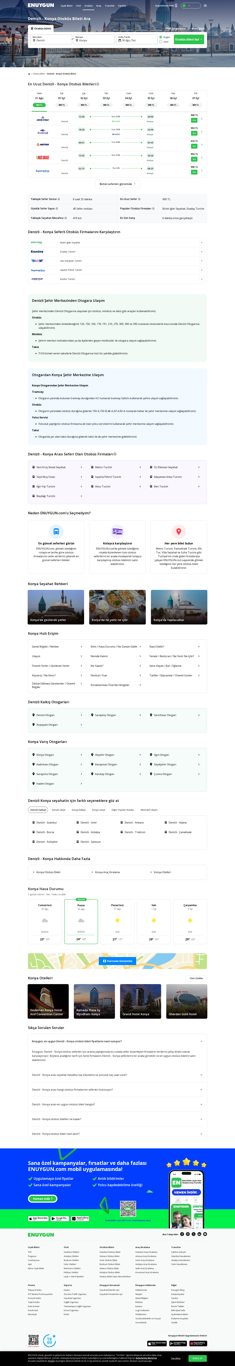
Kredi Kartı (33, 1310)
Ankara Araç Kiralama (145, 1256)
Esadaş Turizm (67, 251)
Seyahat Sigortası (72, 1298)
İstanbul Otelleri (71, 1252)
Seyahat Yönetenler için (111, 1294)
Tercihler (176, 1358)
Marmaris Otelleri (72, 1268)
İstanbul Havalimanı (181, 1256)
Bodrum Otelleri (71, 1260)
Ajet (30, 1264)
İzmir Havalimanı (179, 1264)
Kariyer (138, 1306)
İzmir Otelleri (70, 1264)
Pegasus (32, 1256)
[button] (117, 961)
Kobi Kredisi (33, 1306)
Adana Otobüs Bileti (109, 1268)
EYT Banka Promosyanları (40, 1294)
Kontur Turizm (67, 279)
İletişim (138, 1294)
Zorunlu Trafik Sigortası (75, 1294)
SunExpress (34, 1260)
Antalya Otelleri (71, 1256)
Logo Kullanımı (142, 1310)
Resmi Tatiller (177, 1306)
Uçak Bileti (33, 1247)
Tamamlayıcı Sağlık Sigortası (77, 1306)
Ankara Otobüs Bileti (109, 1256)
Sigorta (68, 1285)
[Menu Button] (191, 5)
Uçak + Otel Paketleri (74, 1276)
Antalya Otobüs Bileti (110, 1272)
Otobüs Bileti (39, 74)
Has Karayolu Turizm (71, 260)
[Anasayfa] (29, 74)
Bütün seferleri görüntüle (116, 184)
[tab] (41, 28)
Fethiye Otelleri (71, 1272)
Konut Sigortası (71, 1310)
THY (30, 1252)
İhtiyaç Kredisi (35, 1290)
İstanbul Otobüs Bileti (110, 1252)
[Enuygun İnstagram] (188, 1234)
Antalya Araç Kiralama (146, 1264)
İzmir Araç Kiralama (144, 1260)
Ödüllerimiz (140, 1314)
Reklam (139, 1302)
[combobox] (53, 40)
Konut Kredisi (34, 1298)
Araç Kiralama (142, 1247)
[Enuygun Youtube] (205, 1234)
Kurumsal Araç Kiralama (147, 1272)
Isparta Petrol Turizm (71, 269)
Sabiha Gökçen (178, 1252)
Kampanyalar (177, 1294)
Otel (66, 1247)
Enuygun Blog (177, 1290)
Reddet (51, 1361)
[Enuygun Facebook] (182, 1234)
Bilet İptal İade (178, 1310)
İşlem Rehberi (177, 1302)
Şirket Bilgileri (141, 1298)
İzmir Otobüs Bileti (108, 1260)
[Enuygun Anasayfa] (41, 5)
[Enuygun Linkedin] (199, 1234)
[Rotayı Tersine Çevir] (73, 39)
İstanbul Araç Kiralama (146, 1252)
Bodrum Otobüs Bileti (110, 1264)
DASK (66, 1314)
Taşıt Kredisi (34, 1302)
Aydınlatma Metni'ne (146, 1358)
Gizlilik (174, 1322)
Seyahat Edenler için (109, 1290)
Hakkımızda (141, 1290)
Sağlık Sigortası (71, 1302)
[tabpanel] (117, 40)
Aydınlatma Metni (179, 1314)
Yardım (174, 1298)
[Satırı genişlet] (201, 242)
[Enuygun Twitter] (194, 1234)
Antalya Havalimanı (180, 1260)
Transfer (176, 1247)
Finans (31, 1285)
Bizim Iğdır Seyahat (70, 242)
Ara (194, 120)
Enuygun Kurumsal (110, 1285)
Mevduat (32, 1314)
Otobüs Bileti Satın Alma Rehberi (115, 1276)
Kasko (67, 1290)
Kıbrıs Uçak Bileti (36, 1268)
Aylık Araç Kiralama (144, 1268)
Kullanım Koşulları (179, 1318)
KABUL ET (198, 1358)
